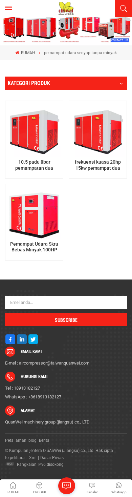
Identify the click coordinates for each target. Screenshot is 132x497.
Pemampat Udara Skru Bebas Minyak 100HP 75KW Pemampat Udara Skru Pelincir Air (34, 247)
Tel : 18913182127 (22, 388)
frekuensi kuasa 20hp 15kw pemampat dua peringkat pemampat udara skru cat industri (98, 165)
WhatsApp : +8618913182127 (33, 396)
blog (32, 440)
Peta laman (15, 440)
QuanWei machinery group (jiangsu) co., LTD (47, 421)
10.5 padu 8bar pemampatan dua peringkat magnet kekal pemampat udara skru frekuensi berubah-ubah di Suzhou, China (34, 165)
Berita (44, 440)
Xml (33, 457)
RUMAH (27, 52)
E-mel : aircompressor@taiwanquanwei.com (47, 363)
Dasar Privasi (52, 457)
